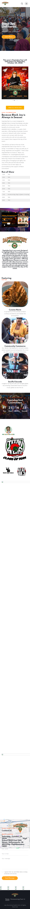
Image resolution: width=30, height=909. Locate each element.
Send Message (9, 878)
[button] (3, 83)
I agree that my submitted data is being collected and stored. (15, 872)
